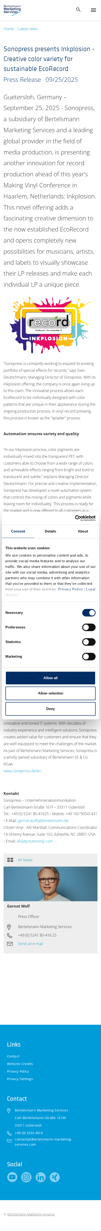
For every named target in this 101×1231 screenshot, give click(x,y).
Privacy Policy (70, 589)
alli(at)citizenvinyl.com (35, 841)
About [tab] (83, 531)
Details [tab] (50, 531)
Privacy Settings (20, 1079)
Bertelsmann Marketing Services (31, 1214)
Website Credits (20, 1064)
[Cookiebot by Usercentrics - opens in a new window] (75, 518)
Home (9, 28)
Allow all (50, 678)
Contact (13, 1056)
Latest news (28, 28)
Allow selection (50, 693)
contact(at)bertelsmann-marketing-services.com (43, 1142)
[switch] (89, 627)
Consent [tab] (18, 531)
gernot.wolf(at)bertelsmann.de (43, 820)
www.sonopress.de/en (22, 770)
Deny (50, 709)
